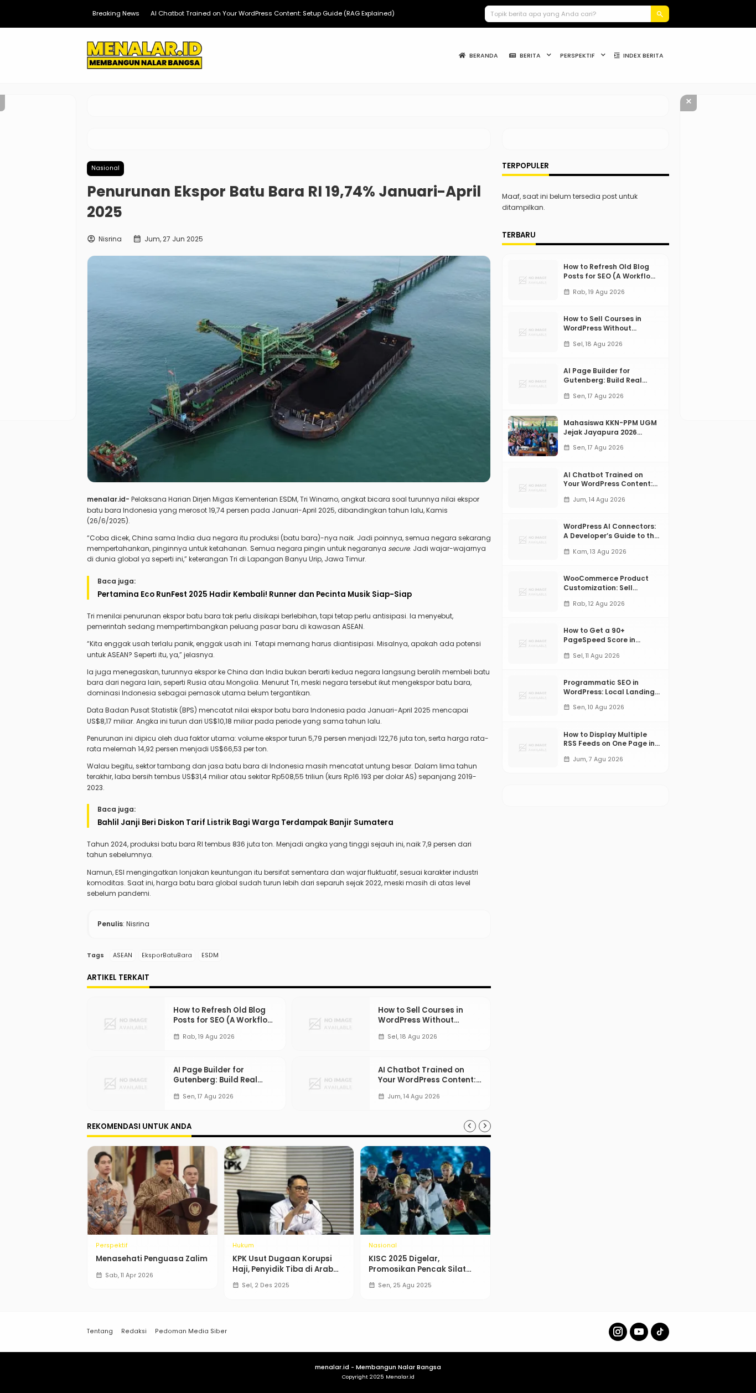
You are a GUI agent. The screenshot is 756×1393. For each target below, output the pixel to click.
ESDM (210, 955)
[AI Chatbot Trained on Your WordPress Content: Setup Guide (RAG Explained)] (331, 1083)
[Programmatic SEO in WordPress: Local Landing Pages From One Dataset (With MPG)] (533, 695)
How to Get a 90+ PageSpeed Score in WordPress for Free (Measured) (599, 644)
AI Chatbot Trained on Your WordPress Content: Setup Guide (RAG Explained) (273, 13)
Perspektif (577, 55)
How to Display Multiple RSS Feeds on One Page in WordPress (609, 744)
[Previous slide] (470, 1126)
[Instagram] (618, 1332)
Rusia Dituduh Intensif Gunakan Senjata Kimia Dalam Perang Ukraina (152, 1268)
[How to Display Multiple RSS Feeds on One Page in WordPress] (533, 748)
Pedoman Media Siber (191, 1331)
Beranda (483, 55)
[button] (660, 14)
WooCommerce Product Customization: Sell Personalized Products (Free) (606, 592)
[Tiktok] (660, 1332)
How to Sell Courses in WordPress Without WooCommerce (420, 1020)
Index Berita (643, 55)
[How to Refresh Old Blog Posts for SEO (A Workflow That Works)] (126, 1023)
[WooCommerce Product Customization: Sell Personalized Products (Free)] (533, 591)
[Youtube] (639, 1332)
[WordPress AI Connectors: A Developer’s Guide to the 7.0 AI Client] (533, 539)
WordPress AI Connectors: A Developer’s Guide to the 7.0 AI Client (611, 536)
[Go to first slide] (485, 1126)
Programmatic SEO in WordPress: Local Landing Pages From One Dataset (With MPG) (609, 696)
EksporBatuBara (167, 955)
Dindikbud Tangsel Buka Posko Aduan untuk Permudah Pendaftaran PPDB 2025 (289, 1273)
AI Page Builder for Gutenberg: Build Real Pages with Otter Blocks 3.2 (219, 1085)
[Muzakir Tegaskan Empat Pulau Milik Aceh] (435, 1190)
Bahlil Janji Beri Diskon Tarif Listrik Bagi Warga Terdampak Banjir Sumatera (245, 822)
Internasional (127, 1246)
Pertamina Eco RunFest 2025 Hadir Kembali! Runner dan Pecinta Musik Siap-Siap (254, 594)
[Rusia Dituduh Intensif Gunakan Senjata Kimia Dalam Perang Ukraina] (162, 1190)
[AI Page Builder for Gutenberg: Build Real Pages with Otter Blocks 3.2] (126, 1083)
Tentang (100, 1331)
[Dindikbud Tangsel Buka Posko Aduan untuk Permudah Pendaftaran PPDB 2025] (299, 1190)
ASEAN (122, 955)
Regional (256, 1246)
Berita (530, 55)
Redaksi (134, 1331)
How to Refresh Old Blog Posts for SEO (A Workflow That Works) (223, 1020)
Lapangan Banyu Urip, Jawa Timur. (306, 559)
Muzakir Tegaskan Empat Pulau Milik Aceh (428, 1263)
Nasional (105, 168)
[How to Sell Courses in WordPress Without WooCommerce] (331, 1023)
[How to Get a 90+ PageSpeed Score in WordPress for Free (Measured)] (533, 643)
